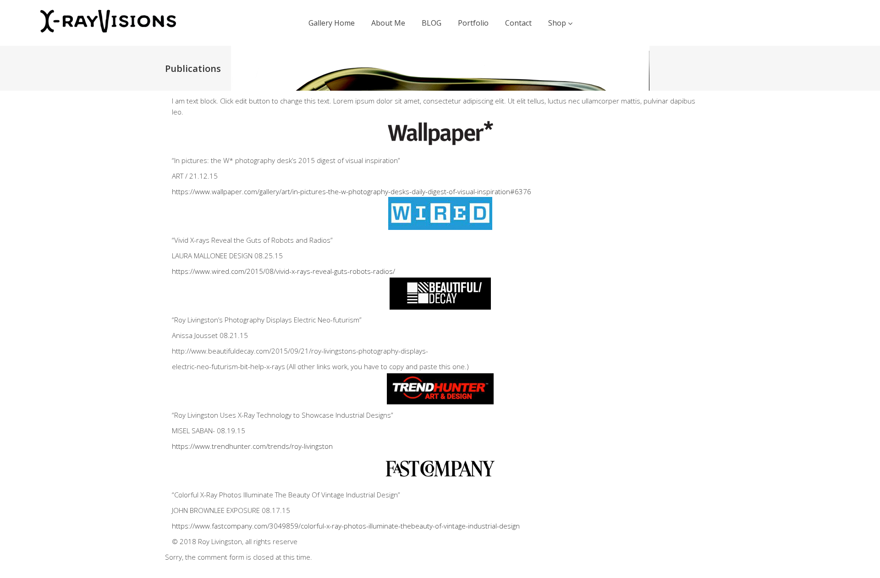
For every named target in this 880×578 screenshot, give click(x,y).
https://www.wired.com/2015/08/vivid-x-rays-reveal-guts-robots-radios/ (283, 271)
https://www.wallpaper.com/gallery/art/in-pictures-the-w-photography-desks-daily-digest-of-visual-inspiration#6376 (351, 191)
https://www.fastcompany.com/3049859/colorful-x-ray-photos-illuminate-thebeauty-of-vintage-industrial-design (346, 525)
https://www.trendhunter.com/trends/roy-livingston (252, 446)
